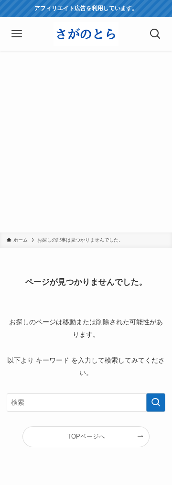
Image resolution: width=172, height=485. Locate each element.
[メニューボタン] (16, 34)
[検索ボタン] (155, 34)
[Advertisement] (86, 141)
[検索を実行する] (155, 402)
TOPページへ (86, 436)
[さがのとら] (86, 34)
